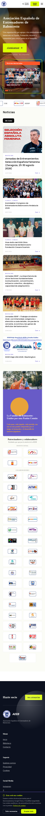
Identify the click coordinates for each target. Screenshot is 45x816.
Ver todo (8, 120)
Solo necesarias (11, 811)
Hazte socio (35, 3)
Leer (36, 173)
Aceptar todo (28, 811)
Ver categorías (33, 697)
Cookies (6, 770)
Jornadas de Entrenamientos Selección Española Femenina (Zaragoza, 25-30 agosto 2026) (22, 163)
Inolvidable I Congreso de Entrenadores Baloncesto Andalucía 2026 (21, 205)
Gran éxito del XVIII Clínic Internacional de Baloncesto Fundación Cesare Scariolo (18, 245)
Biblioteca (7, 743)
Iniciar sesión (27, 3)
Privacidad (7, 767)
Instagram (7, 786)
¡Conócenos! (13, 48)
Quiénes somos (9, 763)
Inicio (5, 739)
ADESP (25, 103)
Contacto (7, 747)
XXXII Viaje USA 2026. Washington (20, 357)
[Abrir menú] (42, 4)
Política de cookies (19, 805)
